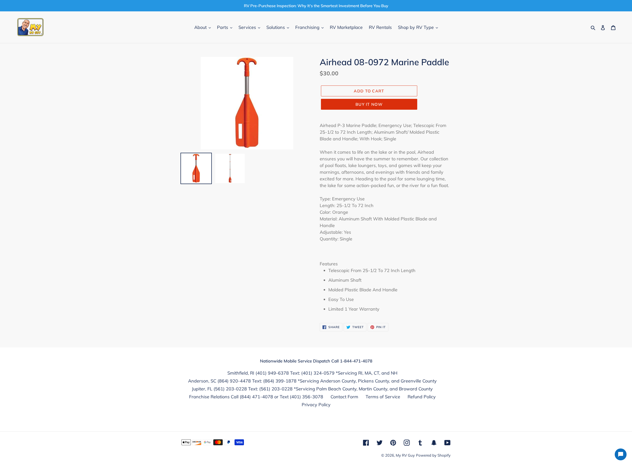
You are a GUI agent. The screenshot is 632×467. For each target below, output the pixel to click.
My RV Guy (405, 455)
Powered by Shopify (433, 455)
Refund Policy (422, 397)
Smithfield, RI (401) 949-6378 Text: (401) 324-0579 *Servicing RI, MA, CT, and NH (312, 373)
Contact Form (344, 397)
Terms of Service (383, 397)
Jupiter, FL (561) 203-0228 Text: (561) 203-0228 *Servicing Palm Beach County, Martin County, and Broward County (312, 389)
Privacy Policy (316, 404)
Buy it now (369, 104)
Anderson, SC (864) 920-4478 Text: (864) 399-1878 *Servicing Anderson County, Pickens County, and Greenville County (312, 381)
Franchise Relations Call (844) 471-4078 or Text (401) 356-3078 (256, 397)
